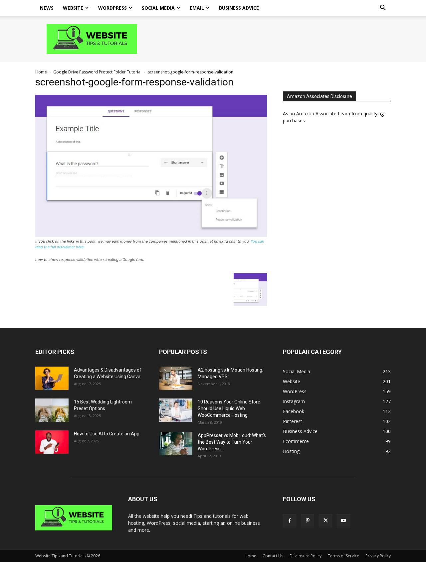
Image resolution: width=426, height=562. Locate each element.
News (47, 8)
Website (73, 8)
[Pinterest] (307, 520)
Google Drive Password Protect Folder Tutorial (97, 72)
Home (41, 72)
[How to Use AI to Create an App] (52, 442)
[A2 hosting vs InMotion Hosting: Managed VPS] (175, 378)
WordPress (112, 8)
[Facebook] (289, 520)
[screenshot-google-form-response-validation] (151, 235)
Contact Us (273, 556)
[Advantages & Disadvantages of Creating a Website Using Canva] (52, 378)
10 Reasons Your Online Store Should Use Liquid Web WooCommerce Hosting (229, 408)
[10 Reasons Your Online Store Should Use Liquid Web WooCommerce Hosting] (175, 410)
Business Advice (239, 8)
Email (197, 8)
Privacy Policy (378, 556)
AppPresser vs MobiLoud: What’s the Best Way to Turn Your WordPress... (232, 442)
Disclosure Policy (305, 556)
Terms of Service (343, 556)
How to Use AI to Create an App (106, 433)
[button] (383, 8)
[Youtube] (343, 520)
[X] (325, 520)
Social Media (158, 8)
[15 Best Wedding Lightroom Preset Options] (52, 410)
